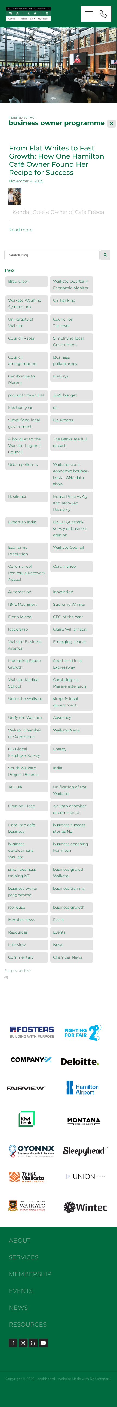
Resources (18, 932)
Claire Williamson (70, 629)
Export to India (22, 522)
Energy (59, 749)
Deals (58, 920)
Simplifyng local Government (68, 341)
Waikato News (66, 730)
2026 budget (65, 395)
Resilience (17, 496)
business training (69, 888)
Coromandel (65, 566)
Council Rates (21, 338)
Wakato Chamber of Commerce (24, 733)
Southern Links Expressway (67, 664)
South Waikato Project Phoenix (23, 771)
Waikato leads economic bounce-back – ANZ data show (71, 474)
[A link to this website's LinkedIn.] (33, 1343)
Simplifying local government (24, 423)
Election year (20, 408)
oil (55, 408)
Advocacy (62, 718)
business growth (69, 907)
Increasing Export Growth (25, 664)
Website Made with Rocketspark (84, 1379)
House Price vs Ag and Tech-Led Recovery (70, 503)
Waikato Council (68, 547)
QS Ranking (64, 300)
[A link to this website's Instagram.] (23, 1343)
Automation (19, 592)
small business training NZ (22, 872)
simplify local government (65, 702)
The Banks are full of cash (70, 442)
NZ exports (63, 420)
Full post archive (17, 970)
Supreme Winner (69, 604)
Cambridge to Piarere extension (69, 683)
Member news (21, 920)
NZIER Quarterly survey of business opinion (70, 528)
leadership (18, 629)
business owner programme (23, 891)
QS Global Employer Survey (24, 752)
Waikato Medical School (23, 683)
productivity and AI (26, 395)
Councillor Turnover (63, 322)
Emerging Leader (69, 642)
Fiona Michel (20, 617)
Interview (17, 945)
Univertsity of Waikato (20, 322)
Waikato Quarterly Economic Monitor (71, 284)
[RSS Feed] (6, 977)
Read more (20, 229)
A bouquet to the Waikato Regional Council (25, 445)
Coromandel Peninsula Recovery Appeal (26, 573)
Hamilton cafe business (21, 828)
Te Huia (15, 787)
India (57, 768)
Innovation (63, 592)
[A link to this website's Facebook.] (13, 1343)
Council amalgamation (22, 360)
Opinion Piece (21, 806)
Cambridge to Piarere (21, 379)
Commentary (20, 957)
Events (59, 932)
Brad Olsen (18, 281)
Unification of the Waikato (69, 790)
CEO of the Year (68, 617)
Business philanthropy (65, 360)
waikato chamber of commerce (69, 809)
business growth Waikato (69, 872)
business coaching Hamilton (70, 847)
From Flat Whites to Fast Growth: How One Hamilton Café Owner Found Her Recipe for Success (56, 160)
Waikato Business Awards (25, 645)
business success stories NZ (69, 828)
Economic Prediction (18, 550)
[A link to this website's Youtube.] (43, 1343)
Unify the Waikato (25, 718)
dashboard (46, 1379)
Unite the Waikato (25, 699)
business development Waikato (20, 850)
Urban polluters (23, 465)
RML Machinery (22, 604)
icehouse (16, 907)
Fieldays (60, 376)
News (58, 945)
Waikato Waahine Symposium (24, 303)
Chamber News (67, 957)
